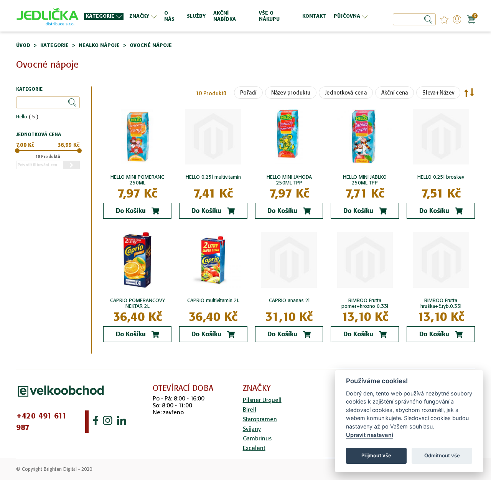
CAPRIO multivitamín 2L (213, 300)
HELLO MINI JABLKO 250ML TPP (365, 180)
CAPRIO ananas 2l (289, 300)
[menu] (226, 16)
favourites (444, 19)
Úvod (23, 45)
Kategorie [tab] (29, 89)
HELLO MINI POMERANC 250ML (137, 180)
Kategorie (54, 45)
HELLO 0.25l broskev (440, 177)
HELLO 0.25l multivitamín (213, 177)
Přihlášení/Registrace (457, 19)
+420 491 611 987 (41, 421)
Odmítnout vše (442, 455)
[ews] (47, 15)
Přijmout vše (376, 455)
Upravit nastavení (369, 435)
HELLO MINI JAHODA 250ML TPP (289, 180)
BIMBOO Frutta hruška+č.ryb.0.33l (440, 303)
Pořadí (248, 92)
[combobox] (414, 19)
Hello (27, 117)
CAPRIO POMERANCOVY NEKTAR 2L (137, 303)
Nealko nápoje (99, 45)
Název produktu (291, 92)
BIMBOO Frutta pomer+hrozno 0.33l (364, 303)
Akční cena (394, 92)
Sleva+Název (438, 92)
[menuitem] (104, 16)
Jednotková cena (346, 92)
